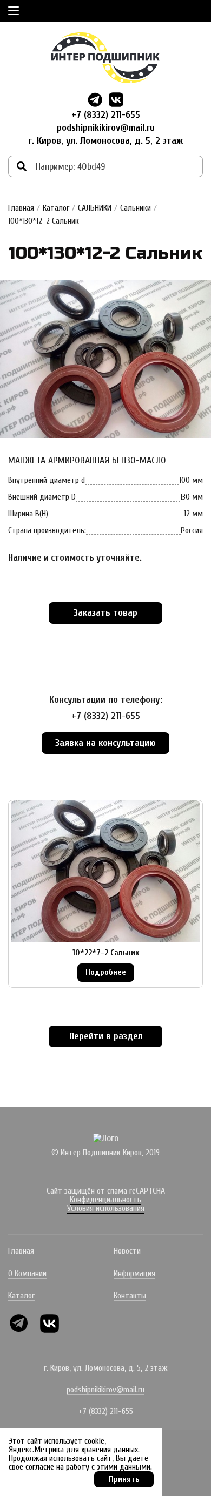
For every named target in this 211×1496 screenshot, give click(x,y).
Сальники (135, 208)
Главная (21, 208)
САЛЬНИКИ (94, 208)
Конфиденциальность (105, 1199)
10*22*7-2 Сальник (105, 953)
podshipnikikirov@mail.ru (106, 127)
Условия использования (105, 1208)
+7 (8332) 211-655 (105, 114)
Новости (127, 1251)
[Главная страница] (105, 57)
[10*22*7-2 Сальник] (105, 871)
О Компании (27, 1273)
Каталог (56, 208)
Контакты (130, 1295)
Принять (124, 1479)
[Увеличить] (105, 359)
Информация (134, 1273)
